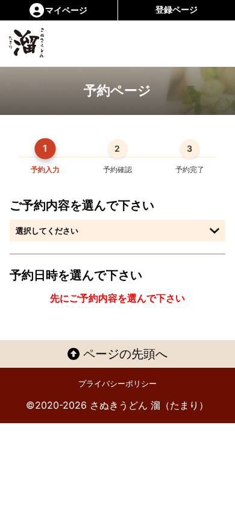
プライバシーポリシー (117, 383)
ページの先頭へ (124, 354)
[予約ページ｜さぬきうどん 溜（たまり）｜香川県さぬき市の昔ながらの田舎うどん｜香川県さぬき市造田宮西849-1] (37, 43)
